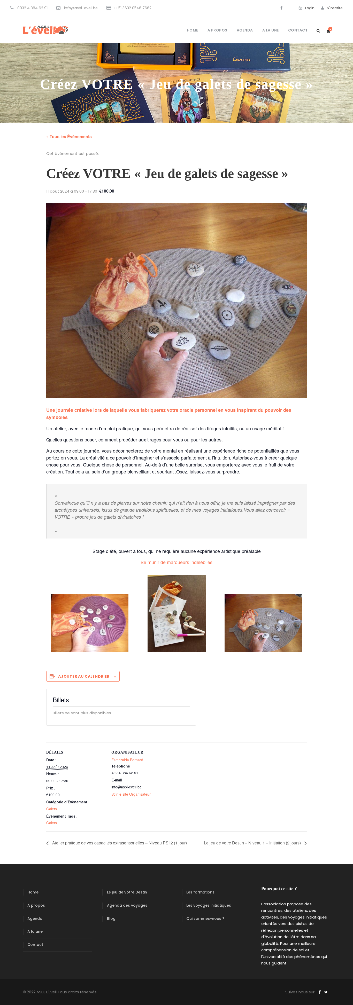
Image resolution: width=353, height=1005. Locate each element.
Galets (51, 808)
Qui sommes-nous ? (205, 918)
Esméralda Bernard (127, 759)
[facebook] (281, 8)
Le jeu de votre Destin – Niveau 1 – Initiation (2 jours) (253, 843)
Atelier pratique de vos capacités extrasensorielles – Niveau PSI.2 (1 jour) (119, 843)
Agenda (245, 30)
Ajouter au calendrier (84, 676)
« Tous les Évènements (69, 136)
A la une (270, 30)
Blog (111, 918)
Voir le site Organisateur (131, 794)
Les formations (200, 892)
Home (192, 30)
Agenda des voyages (127, 905)
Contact (298, 30)
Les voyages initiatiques (208, 905)
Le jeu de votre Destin (127, 892)
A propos (217, 30)
